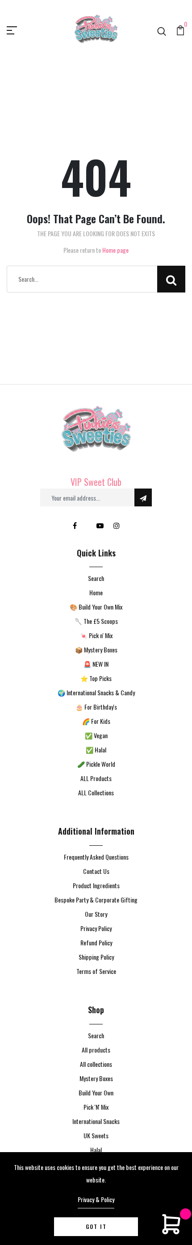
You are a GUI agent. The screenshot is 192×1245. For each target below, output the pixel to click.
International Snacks (96, 1121)
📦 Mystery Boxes (96, 649)
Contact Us (96, 871)
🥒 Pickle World (96, 764)
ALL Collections (96, 792)
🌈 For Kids (96, 721)
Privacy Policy (96, 928)
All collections (96, 1064)
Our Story (96, 914)
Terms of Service (96, 971)
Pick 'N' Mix (96, 1106)
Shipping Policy (96, 956)
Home (96, 592)
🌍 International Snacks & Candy (96, 692)
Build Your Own (96, 1092)
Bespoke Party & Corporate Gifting (96, 899)
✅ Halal (96, 749)
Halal (96, 1149)
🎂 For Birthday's (96, 706)
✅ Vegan (96, 735)
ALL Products (96, 778)
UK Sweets (96, 1135)
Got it (96, 1226)
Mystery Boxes (96, 1078)
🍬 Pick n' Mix (96, 635)
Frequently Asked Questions (96, 856)
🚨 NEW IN (96, 663)
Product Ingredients (96, 885)
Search (96, 578)
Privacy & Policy (96, 1199)
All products (96, 1049)
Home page (115, 250)
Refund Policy (96, 942)
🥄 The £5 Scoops (96, 621)
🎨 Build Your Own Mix (96, 606)
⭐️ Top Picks (96, 678)
